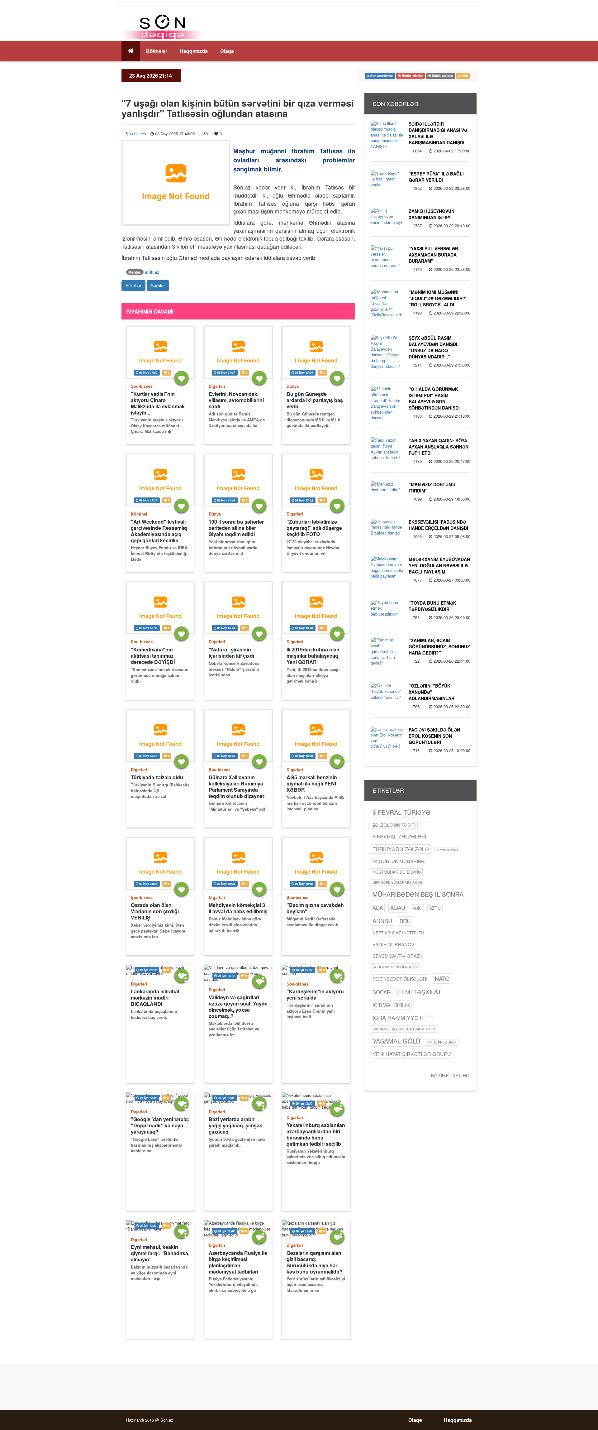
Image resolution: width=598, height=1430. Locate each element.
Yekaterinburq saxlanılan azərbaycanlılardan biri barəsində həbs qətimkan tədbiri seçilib (316, 1134)
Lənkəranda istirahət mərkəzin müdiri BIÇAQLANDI (155, 997)
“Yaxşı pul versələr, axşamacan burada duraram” (434, 254)
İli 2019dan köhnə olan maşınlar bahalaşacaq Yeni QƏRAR (313, 655)
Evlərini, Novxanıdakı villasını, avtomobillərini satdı (236, 400)
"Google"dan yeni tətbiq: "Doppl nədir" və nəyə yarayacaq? (160, 1125)
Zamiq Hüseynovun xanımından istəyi (431, 214)
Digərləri (217, 386)
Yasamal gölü (396, 1040)
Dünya (293, 386)
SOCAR (382, 992)
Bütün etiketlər (450, 1075)
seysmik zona (447, 850)
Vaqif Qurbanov (393, 944)
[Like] (181, 378)
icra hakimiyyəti (398, 1017)
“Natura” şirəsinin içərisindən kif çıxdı (231, 652)
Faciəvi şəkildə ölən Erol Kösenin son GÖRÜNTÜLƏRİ (434, 736)
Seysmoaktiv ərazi (397, 956)
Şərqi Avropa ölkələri (395, 966)
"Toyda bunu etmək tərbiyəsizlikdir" (432, 606)
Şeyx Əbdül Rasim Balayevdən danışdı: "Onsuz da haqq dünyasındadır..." (434, 347)
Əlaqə (227, 51)
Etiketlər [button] (133, 285)
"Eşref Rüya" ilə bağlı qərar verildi (436, 176)
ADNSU (382, 921)
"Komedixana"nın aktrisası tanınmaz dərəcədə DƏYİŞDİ (153, 655)
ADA (378, 907)
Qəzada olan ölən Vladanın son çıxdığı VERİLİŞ (155, 911)
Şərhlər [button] (158, 285)
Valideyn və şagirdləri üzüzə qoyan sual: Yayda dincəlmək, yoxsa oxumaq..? (238, 1006)
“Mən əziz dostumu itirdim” (432, 487)
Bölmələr (156, 51)
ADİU (417, 908)
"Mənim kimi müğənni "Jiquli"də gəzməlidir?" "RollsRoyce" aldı (438, 298)
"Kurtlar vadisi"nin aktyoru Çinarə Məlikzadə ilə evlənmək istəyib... (158, 403)
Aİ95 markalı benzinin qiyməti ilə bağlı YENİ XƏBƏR (312, 783)
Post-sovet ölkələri (400, 978)
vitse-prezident (442, 1042)
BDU (405, 921)
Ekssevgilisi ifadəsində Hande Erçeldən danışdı (438, 525)
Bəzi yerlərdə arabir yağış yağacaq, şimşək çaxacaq (235, 1125)
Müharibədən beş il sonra (418, 894)
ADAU (397, 907)
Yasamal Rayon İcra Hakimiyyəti (404, 1028)
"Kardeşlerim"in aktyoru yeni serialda (315, 994)
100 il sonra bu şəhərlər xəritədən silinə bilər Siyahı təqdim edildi (236, 528)
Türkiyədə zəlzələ (401, 849)
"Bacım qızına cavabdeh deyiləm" (315, 908)
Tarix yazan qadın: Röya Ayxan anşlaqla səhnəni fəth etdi (439, 446)
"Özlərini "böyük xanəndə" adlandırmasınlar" (433, 692)
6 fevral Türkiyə (401, 812)
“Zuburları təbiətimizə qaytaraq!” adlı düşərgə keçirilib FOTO (314, 528)
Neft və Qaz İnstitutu (398, 932)
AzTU (435, 908)
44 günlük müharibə (399, 861)
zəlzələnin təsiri (394, 825)
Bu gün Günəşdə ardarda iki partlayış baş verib (315, 400)
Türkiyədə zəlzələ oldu (157, 777)
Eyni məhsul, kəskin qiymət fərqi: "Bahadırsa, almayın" (160, 1253)
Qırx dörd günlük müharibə (397, 882)
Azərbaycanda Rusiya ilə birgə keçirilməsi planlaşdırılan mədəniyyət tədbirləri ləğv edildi (238, 1262)
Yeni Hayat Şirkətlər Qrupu (412, 1054)
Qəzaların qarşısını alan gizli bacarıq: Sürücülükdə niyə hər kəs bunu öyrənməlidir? (315, 1262)
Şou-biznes (136, 134)
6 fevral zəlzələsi (399, 836)
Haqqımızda (194, 51)
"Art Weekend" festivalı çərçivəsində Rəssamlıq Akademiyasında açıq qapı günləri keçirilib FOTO (159, 531)
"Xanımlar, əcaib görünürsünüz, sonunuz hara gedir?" (439, 646)
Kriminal (139, 514)
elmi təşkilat (419, 991)
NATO (442, 978)
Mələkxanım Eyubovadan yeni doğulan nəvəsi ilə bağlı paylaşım (439, 565)
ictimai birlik (391, 1005)
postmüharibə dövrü (397, 872)
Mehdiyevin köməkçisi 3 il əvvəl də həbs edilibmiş (238, 908)
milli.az (152, 272)
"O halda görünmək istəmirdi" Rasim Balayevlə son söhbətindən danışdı (434, 398)
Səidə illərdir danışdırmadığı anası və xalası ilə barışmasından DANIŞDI (438, 133)
